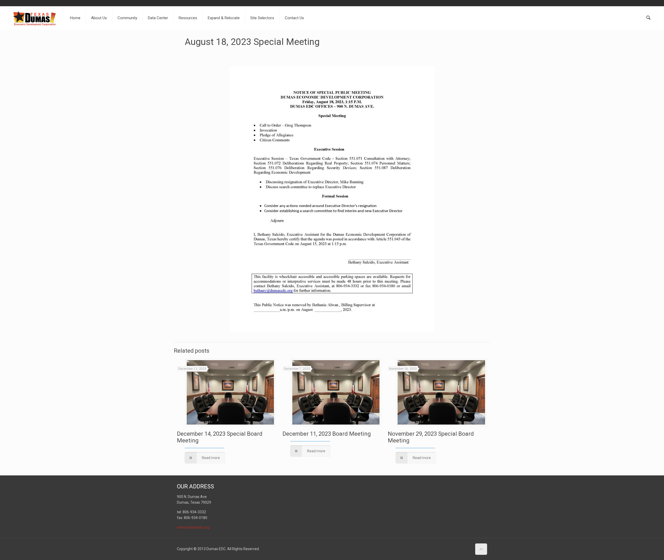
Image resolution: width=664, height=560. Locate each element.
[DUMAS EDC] (34, 18)
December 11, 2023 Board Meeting (326, 434)
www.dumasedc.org (193, 527)
